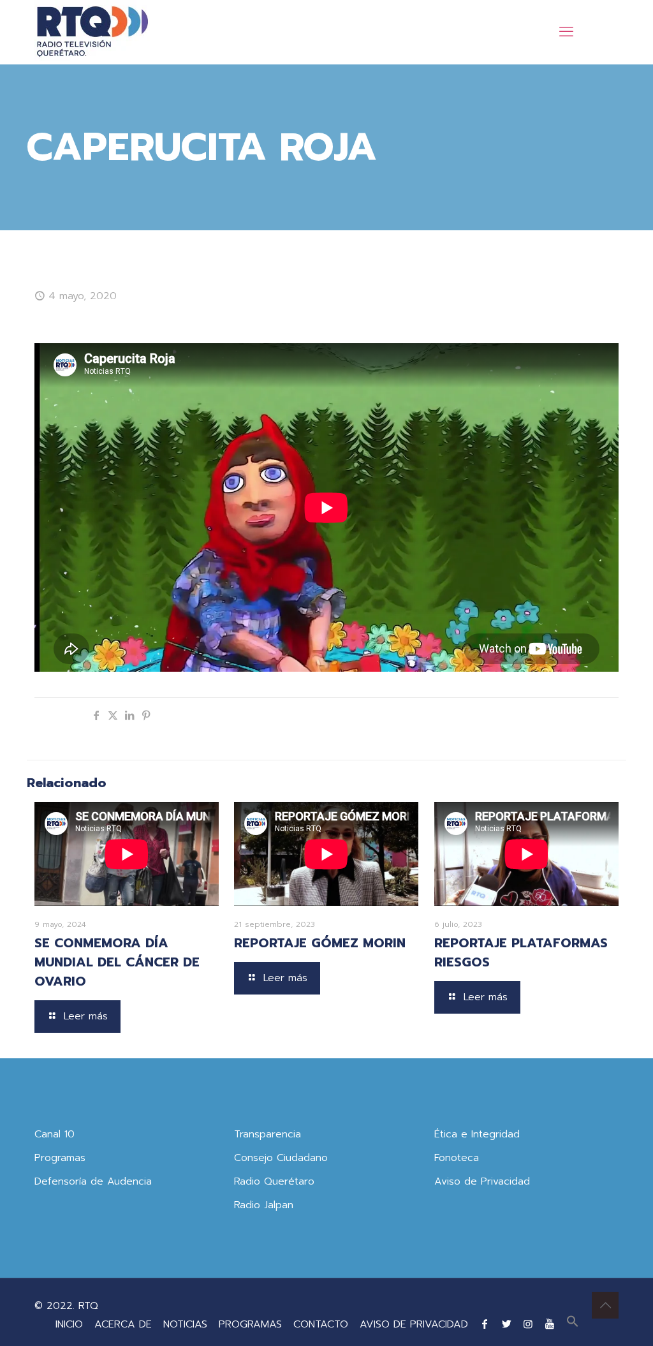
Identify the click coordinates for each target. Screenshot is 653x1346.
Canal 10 (54, 1134)
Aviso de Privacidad (482, 1181)
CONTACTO (320, 1324)
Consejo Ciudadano (281, 1157)
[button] (572, 1324)
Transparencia (267, 1134)
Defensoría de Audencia (93, 1181)
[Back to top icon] (605, 1305)
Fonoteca (456, 1157)
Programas (59, 1157)
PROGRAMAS (250, 1324)
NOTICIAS (185, 1324)
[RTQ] (92, 32)
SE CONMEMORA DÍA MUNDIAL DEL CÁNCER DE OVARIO (117, 962)
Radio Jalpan (263, 1205)
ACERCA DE (123, 1324)
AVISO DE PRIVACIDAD (414, 1324)
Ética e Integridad (477, 1134)
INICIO (69, 1324)
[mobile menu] (566, 32)
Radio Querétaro (274, 1181)
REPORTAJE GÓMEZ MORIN (320, 942)
